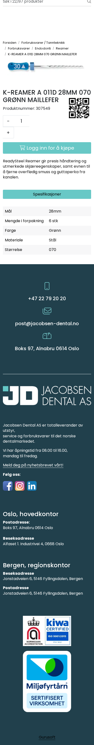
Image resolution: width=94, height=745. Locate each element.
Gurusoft (47, 737)
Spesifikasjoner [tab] (47, 194)
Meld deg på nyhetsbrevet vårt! (33, 465)
